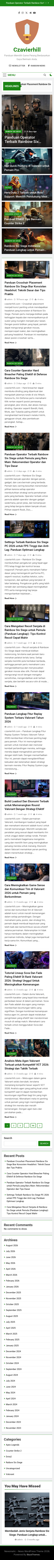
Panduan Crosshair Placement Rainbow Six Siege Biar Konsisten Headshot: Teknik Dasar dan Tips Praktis (28, 1164)
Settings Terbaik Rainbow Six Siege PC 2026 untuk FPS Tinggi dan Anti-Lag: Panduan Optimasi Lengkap (24, 3)
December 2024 (13, 1351)
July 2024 (10, 1381)
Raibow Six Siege (13, 131)
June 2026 (11, 1257)
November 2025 (13, 1298)
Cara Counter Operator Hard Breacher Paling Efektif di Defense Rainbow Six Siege (26, 374)
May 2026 (10, 1263)
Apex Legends (12, 1445)
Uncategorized (13, 1468)
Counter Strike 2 (13, 214)
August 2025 (12, 1316)
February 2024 (12, 1410)
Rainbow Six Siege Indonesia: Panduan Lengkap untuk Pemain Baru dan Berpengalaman (24, 250)
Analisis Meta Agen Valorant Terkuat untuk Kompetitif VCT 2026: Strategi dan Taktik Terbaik (27, 1064)
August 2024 (12, 1375)
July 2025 (10, 1322)
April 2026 (11, 1269)
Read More (9, 342)
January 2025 (12, 1345)
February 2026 (12, 1280)
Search (8, 1138)
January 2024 (12, 1416)
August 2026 (12, 1245)
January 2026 (12, 1286)
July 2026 (10, 1251)
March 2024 (11, 1404)
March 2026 (11, 1275)
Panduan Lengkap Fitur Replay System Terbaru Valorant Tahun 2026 (24, 717)
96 (33, 1125)
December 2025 (13, 1292)
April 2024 (11, 1398)
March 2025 (11, 1333)
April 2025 (11, 1328)
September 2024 (13, 1369)
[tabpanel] (27, 1516)
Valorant (9, 161)
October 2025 (12, 1304)
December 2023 (13, 1422)
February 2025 (12, 1339)
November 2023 (13, 1428)
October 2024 (12, 1363)
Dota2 (8, 187)
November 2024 (13, 1357)
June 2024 (11, 1387)
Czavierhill (27, 49)
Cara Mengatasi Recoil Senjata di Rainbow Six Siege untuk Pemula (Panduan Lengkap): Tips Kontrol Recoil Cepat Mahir (28, 1210)
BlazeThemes (33, 1554)
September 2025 (13, 1310)
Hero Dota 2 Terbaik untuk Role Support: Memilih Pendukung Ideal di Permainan (25, 196)
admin (10, 299)
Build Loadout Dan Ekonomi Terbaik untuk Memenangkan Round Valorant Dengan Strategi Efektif (27, 805)
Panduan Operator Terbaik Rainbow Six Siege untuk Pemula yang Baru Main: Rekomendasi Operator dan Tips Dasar (28, 1185)
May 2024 (10, 1392)
